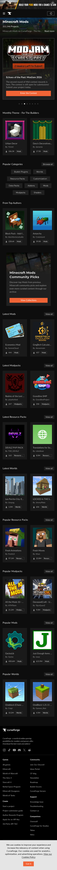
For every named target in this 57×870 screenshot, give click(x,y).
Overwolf (34, 822)
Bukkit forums (36, 787)
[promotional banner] (28, 4)
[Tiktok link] (9, 750)
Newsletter (34, 778)
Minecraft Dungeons (11, 791)
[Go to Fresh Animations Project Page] (15, 543)
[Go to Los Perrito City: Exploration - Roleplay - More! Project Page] (15, 492)
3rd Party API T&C (10, 824)
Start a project (8, 806)
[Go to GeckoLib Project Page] (15, 646)
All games (6, 765)
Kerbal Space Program (12, 787)
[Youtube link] (14, 750)
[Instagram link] (4, 750)
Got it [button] (28, 864)
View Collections (28, 300)
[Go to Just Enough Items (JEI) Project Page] (42, 646)
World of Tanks (9, 796)
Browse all (48, 164)
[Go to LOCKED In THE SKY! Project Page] (42, 492)
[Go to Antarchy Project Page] (42, 226)
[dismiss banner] (52, 3)
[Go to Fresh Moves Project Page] (42, 543)
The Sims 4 (7, 778)
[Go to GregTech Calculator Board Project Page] (42, 338)
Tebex (32, 830)
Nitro (32, 835)
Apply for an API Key (11, 820)
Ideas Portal (35, 769)
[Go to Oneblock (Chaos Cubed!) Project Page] (15, 698)
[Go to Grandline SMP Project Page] (42, 389)
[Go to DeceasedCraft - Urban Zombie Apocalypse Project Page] (42, 595)
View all (49, 314)
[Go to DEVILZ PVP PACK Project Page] (15, 440)
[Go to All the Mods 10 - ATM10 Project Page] (15, 595)
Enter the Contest (28, 93)
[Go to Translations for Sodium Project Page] (42, 440)
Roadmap (34, 782)
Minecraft (7, 769)
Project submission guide (13, 811)
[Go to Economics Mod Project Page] (15, 338)
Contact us (34, 811)
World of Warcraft (10, 774)
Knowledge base (36, 802)
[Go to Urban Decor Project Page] (15, 136)
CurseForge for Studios (39, 826)
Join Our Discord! (37, 765)
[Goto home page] (9, 13)
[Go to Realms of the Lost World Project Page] (15, 389)
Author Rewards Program (13, 815)
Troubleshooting (36, 806)
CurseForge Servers (38, 791)
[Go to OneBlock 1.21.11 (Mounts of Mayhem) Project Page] (42, 698)
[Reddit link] (29, 750)
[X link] (24, 750)
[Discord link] (19, 750)
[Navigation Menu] (4, 13)
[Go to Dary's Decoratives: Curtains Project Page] (42, 136)
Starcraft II (7, 782)
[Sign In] (50, 13)
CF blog (33, 774)
